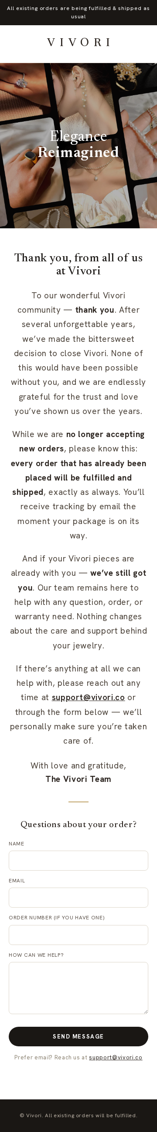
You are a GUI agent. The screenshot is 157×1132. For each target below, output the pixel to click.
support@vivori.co (88, 697)
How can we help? (36, 955)
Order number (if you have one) (57, 917)
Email (17, 880)
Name (16, 843)
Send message (78, 1036)
